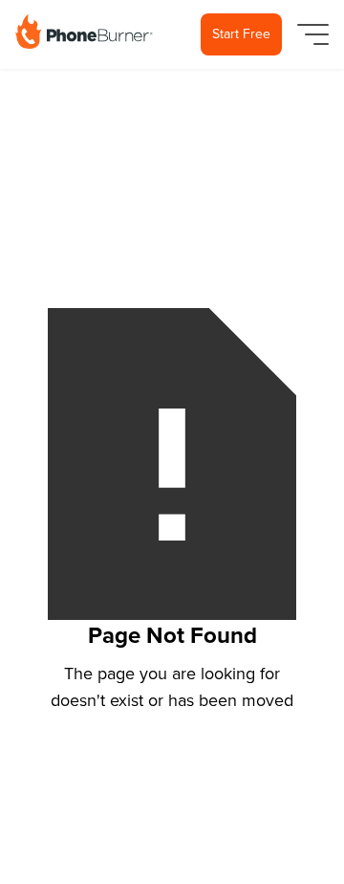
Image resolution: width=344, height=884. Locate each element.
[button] (309, 34)
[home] (84, 31)
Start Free (241, 34)
